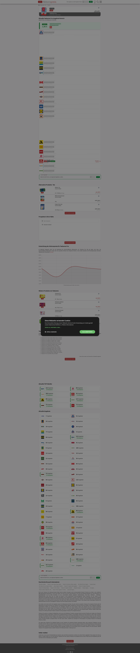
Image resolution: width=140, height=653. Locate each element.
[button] (70, 327)
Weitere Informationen (68, 324)
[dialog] (70, 326)
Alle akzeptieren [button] (87, 331)
